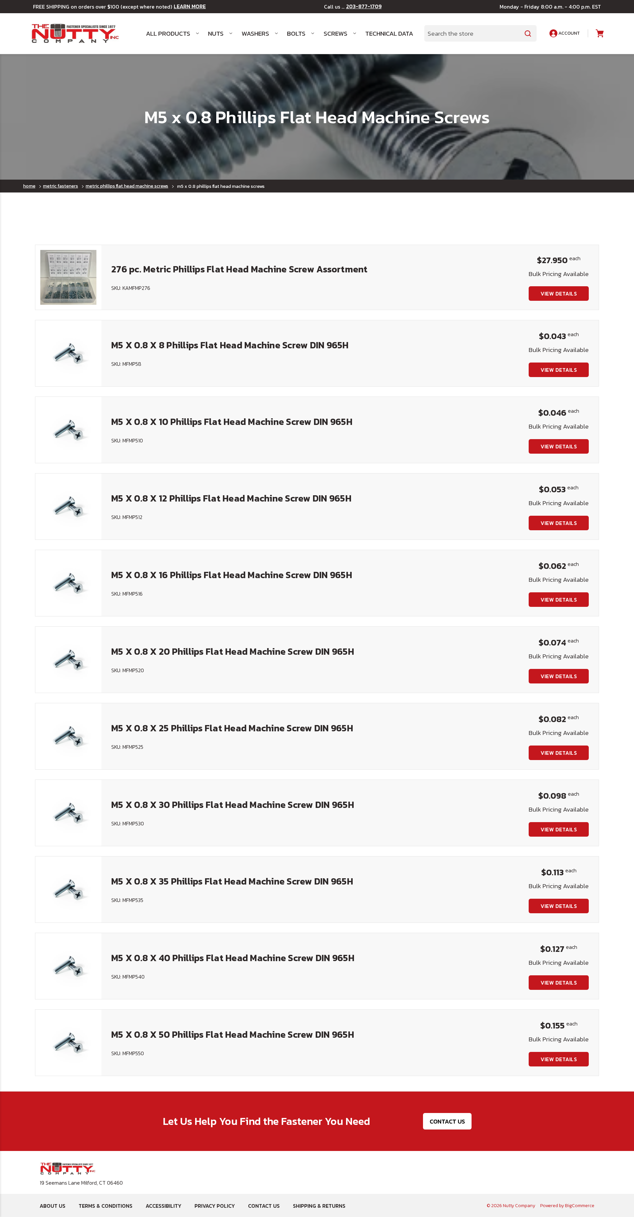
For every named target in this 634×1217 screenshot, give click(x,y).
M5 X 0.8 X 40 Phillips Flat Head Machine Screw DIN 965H (232, 958)
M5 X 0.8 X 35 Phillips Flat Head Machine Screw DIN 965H (232, 881)
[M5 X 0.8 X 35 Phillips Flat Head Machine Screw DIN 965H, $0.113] (68, 889)
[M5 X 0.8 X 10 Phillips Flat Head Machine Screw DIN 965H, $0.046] (68, 430)
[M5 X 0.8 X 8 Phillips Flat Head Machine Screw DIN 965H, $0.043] (68, 353)
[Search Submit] (528, 33)
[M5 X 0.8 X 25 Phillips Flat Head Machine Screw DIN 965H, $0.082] (68, 736)
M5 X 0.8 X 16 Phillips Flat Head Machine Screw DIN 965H (231, 575)
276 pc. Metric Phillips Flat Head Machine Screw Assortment (239, 269)
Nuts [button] (216, 33)
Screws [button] (335, 33)
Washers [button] (255, 33)
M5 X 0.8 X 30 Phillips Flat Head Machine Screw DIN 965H (232, 805)
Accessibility (163, 1206)
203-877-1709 (364, 6)
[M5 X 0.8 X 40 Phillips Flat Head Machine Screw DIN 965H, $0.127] (68, 966)
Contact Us (447, 1121)
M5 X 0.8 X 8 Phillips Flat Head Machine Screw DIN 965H (230, 345)
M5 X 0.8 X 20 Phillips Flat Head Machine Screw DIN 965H (232, 651)
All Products (168, 33)
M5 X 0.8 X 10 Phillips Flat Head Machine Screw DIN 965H (231, 422)
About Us (52, 1206)
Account (568, 33)
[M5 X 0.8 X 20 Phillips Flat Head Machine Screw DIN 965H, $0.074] (68, 660)
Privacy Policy (214, 1206)
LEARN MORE (190, 6)
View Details (559, 293)
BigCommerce (579, 1205)
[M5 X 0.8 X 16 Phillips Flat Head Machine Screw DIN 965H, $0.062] (68, 583)
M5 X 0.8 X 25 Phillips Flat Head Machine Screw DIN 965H (232, 728)
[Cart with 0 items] (599, 33)
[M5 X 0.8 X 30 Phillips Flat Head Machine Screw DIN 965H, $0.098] (68, 813)
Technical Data (389, 33)
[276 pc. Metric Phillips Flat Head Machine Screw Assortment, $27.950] (68, 277)
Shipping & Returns (319, 1206)
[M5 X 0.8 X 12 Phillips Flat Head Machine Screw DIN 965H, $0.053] (68, 506)
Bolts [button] (296, 33)
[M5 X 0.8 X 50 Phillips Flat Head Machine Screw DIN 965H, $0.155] (68, 1043)
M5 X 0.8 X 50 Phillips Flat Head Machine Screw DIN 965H (232, 1034)
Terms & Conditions (105, 1206)
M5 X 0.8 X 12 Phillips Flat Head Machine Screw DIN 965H (231, 498)
